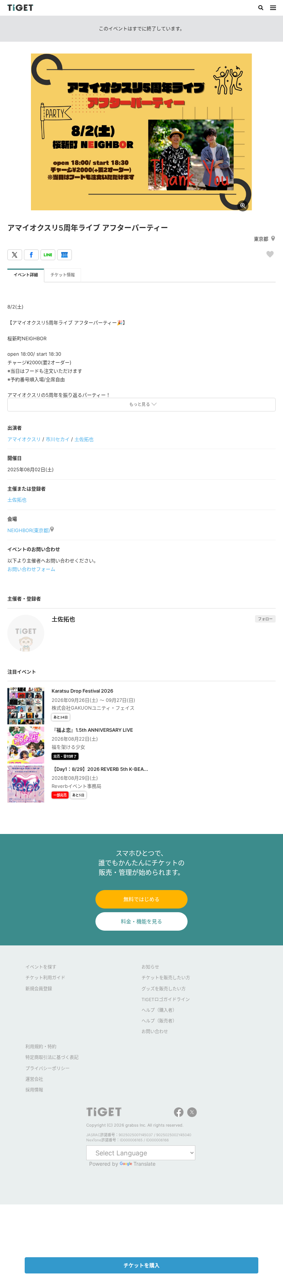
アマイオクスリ (24, 439)
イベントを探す (40, 967)
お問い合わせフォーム (31, 569)
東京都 (261, 239)
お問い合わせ (155, 1031)
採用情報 (34, 1090)
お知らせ (150, 967)
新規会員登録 (38, 989)
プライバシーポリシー (47, 1068)
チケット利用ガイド (45, 977)
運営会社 (34, 1079)
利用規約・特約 (40, 1046)
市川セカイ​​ (58, 439)
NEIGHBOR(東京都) (28, 530)
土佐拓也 (84, 439)
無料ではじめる (141, 899)
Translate (144, 1164)
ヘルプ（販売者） (159, 1021)
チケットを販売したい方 (166, 977)
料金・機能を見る (141, 921)
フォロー (265, 619)
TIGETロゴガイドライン (166, 999)
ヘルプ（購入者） (159, 1010)
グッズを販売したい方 (164, 989)
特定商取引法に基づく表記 (51, 1057)
